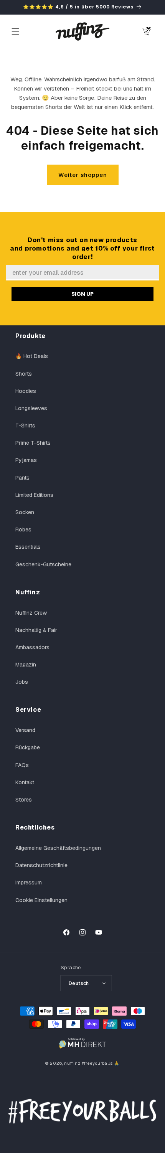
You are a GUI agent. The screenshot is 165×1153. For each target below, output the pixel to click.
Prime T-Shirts (33, 442)
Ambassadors (32, 647)
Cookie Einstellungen (41, 900)
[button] (15, 31)
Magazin (25, 664)
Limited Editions (34, 495)
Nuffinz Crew (31, 612)
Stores (23, 799)
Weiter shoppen (82, 174)
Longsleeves (31, 408)
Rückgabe (27, 747)
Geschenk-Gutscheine (43, 564)
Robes (23, 529)
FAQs (22, 765)
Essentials (28, 546)
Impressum (28, 882)
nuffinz (72, 1063)
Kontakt (24, 782)
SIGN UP (82, 294)
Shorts (23, 373)
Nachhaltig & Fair (36, 630)
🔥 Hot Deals (31, 356)
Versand (25, 730)
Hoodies (25, 391)
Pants (22, 477)
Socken (24, 512)
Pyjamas (26, 460)
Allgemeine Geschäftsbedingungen (58, 848)
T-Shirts (25, 425)
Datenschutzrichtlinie (41, 865)
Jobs (21, 681)
